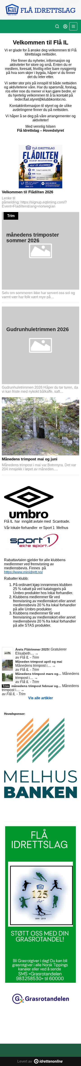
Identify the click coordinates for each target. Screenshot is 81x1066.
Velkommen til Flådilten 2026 (27, 192)
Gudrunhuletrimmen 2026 (37, 329)
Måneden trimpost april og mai (38, 661)
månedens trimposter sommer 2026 (32, 237)
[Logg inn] (65, 26)
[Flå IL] (40, 10)
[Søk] (57, 26)
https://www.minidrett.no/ (23, 572)
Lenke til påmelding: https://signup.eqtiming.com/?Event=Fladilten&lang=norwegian (34, 202)
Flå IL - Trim (29, 657)
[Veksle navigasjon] (73, 26)
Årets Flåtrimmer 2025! (33, 649)
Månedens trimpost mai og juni (29, 459)
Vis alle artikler (40, 698)
